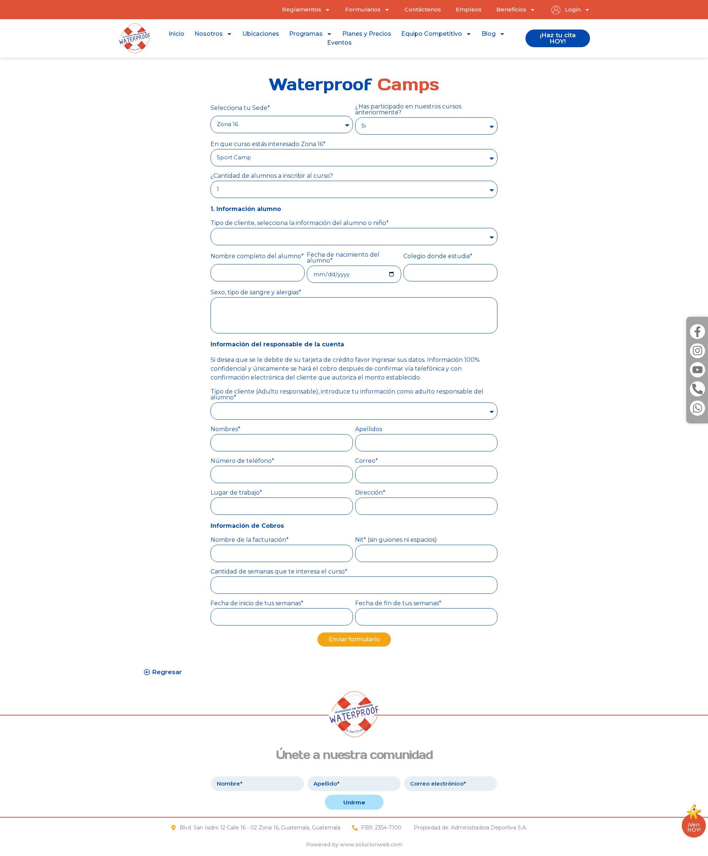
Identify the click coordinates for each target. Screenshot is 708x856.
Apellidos (368, 429)
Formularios (363, 9)
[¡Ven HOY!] (694, 814)
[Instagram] (697, 350)
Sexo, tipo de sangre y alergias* (256, 293)
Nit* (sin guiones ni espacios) (396, 540)
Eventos (339, 42)
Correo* (366, 461)
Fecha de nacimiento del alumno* (343, 258)
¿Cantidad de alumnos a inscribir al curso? (272, 176)
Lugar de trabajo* (236, 493)
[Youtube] (697, 369)
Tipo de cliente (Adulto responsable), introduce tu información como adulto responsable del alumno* (347, 395)
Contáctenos (423, 9)
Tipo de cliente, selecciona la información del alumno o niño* (300, 223)
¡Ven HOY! (694, 827)
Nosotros (208, 33)
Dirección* (370, 493)
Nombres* (225, 429)
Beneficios (511, 9)
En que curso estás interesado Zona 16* (268, 144)
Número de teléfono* (242, 461)
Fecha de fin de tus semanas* (398, 603)
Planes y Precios (366, 33)
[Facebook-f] (697, 331)
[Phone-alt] (697, 388)
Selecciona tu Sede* (240, 108)
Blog (489, 33)
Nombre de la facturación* (250, 540)
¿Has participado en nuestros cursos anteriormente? (408, 110)
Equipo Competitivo (431, 33)
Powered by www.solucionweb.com (354, 844)
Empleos (469, 9)
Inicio (176, 33)
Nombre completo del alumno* (257, 256)
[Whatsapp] (697, 408)
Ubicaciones (260, 33)
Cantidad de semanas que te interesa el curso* (279, 572)
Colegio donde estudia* (437, 256)
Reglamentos (301, 9)
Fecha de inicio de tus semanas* (257, 603)
